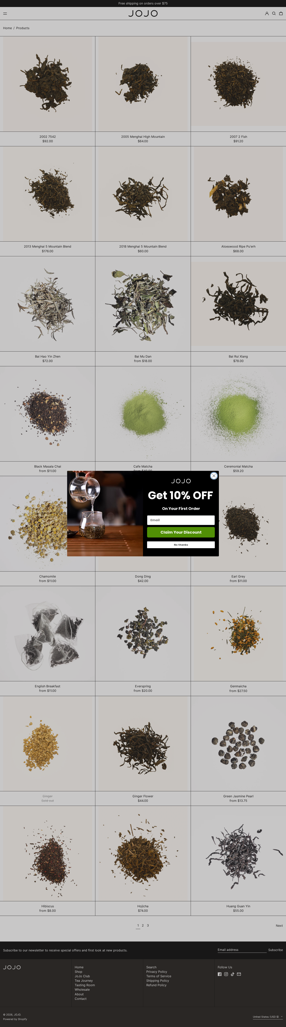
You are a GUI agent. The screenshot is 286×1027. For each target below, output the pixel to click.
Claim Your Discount (181, 532)
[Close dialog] (214, 475)
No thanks (181, 545)
